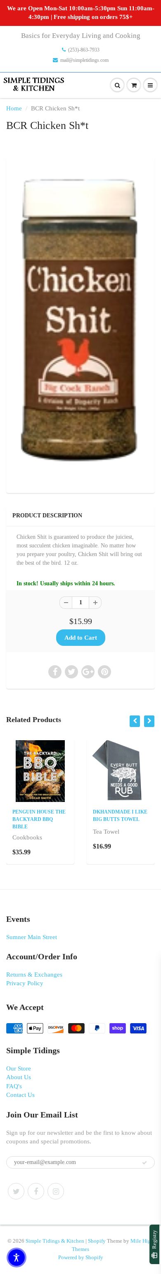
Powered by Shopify (80, 1257)
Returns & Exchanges (34, 974)
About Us (18, 1077)
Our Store (18, 1068)
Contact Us (20, 1095)
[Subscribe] (144, 1162)
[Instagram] (55, 1191)
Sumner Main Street (31, 937)
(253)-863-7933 (83, 50)
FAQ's (14, 1086)
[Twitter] (16, 1191)
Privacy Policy (24, 983)
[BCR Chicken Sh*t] (80, 324)
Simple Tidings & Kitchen (55, 1241)
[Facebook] (36, 1191)
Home (14, 108)
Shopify (97, 1241)
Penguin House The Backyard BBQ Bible (39, 819)
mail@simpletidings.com (84, 60)
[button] (16, 1257)
